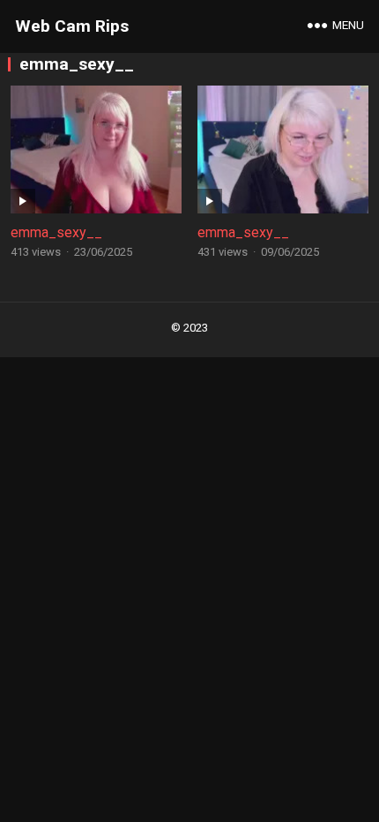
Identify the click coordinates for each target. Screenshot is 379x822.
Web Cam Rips (72, 26)
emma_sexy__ (56, 232)
